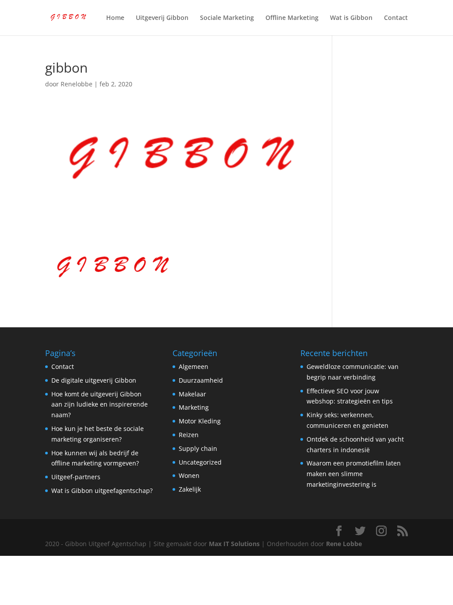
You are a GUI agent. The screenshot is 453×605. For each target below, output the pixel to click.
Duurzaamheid (201, 380)
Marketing (194, 407)
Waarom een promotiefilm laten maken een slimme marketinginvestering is (354, 474)
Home (115, 18)
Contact (396, 18)
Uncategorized (200, 462)
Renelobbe (76, 84)
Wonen (189, 475)
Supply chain (198, 448)
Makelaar (192, 394)
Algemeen (193, 366)
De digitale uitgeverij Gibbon (93, 380)
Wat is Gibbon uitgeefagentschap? (102, 490)
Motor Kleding (200, 421)
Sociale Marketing (227, 18)
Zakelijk (190, 489)
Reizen (189, 434)
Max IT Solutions (234, 543)
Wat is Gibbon (351, 18)
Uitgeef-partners (75, 477)
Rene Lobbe (344, 543)
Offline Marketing (292, 18)
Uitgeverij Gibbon (162, 18)
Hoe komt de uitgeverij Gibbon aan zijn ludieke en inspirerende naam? (99, 404)
